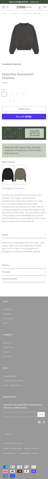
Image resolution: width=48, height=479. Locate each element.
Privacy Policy (32, 448)
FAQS (5, 323)
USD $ (7, 434)
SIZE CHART (8, 318)
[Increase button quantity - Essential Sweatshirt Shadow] (14, 101)
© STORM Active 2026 (12, 443)
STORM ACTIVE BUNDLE (13, 380)
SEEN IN (6, 352)
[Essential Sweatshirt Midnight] (8, 184)
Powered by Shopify (29, 453)
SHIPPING (7, 309)
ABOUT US (7, 343)
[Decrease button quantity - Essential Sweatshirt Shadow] (5, 101)
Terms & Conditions (12, 448)
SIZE (3, 89)
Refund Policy (10, 453)
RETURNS (7, 314)
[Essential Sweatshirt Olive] (20, 184)
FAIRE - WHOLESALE (12, 385)
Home (4, 13)
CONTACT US (8, 347)
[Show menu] (3, 7)
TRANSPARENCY (10, 376)
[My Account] (38, 7)
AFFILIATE (7, 356)
